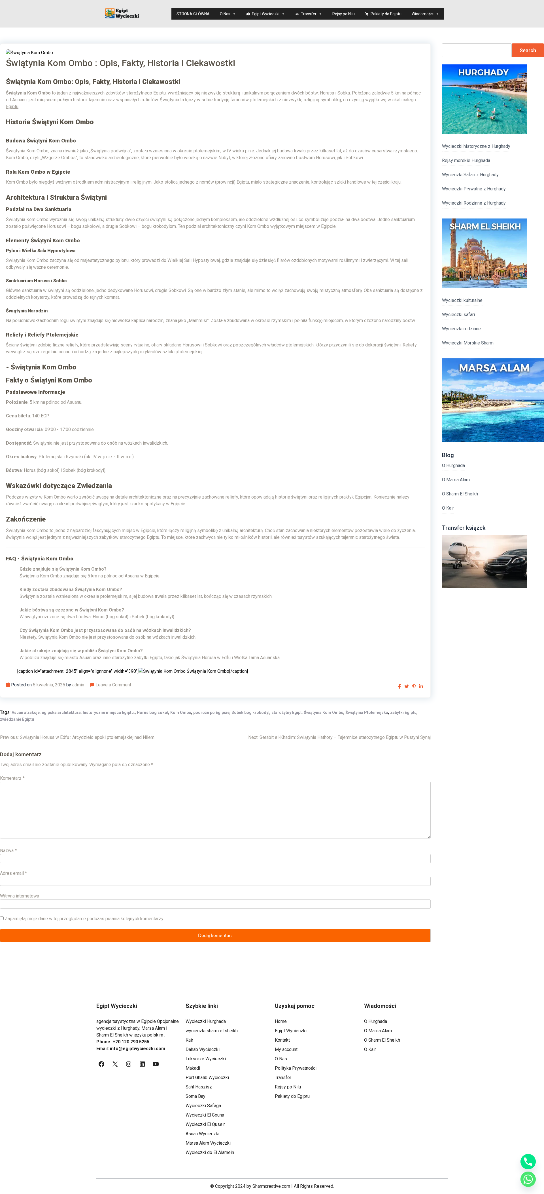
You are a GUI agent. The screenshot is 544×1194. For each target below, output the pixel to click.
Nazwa (8, 850)
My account (286, 1049)
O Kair (448, 508)
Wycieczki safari (458, 314)
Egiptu (12, 106)
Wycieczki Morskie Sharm (468, 343)
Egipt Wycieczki (265, 14)
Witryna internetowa (19, 896)
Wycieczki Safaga (203, 1105)
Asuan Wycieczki (202, 1133)
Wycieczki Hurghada (206, 1021)
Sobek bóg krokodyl (250, 712)
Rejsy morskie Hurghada (466, 160)
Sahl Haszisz (199, 1087)
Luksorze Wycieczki (206, 1058)
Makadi (193, 1068)
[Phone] (528, 1161)
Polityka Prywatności (295, 1068)
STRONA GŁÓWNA (193, 14)
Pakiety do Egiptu (386, 14)
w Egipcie (150, 576)
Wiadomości (423, 14)
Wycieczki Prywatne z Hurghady (474, 189)
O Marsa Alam (456, 479)
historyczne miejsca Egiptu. (109, 712)
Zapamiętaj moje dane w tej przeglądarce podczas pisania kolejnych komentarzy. (84, 918)
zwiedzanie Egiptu (17, 719)
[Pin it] (414, 686)
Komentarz (12, 778)
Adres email (13, 873)
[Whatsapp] (528, 1179)
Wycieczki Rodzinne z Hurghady (474, 203)
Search (528, 50)
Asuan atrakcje (26, 712)
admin (78, 685)
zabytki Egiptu (403, 712)
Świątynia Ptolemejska (366, 712)
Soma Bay (195, 1096)
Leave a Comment (113, 685)
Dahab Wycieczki (203, 1049)
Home (281, 1021)
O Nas (225, 14)
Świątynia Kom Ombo (323, 712)
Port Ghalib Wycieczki (207, 1077)
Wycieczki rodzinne (461, 328)
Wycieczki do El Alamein (210, 1152)
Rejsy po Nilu (343, 14)
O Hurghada (453, 465)
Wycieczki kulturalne (462, 300)
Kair (189, 1040)
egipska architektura (61, 712)
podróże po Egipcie (211, 712)
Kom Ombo (180, 712)
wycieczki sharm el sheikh (212, 1030)
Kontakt (282, 1040)
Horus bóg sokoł (152, 712)
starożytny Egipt (286, 712)
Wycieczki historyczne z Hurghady (476, 146)
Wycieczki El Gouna (205, 1115)
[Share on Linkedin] (421, 686)
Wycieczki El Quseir (205, 1124)
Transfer (308, 14)
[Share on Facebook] (399, 686)
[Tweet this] (406, 686)
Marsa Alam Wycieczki (208, 1143)
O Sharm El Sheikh (460, 494)
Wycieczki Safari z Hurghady (470, 174)
